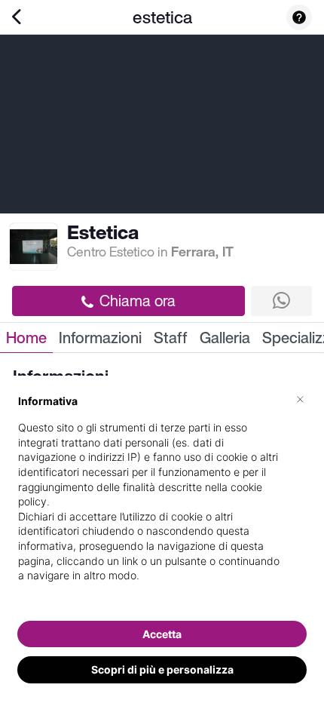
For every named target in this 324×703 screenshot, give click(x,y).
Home (26, 337)
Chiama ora (137, 301)
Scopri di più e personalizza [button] (162, 669)
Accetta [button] (162, 634)
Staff (171, 337)
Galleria (225, 337)
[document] (162, 500)
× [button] (300, 398)
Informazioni (100, 337)
